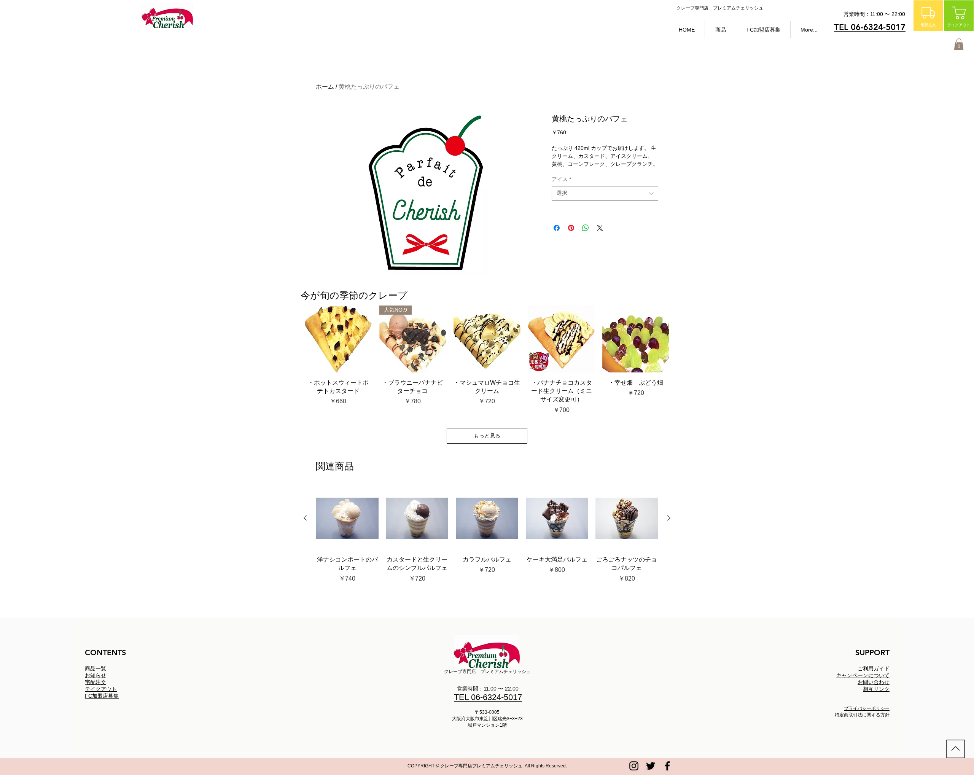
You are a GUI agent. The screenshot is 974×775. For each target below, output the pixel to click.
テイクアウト (101, 689)
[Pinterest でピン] (571, 227)
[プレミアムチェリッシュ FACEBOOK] (667, 766)
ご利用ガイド (874, 668)
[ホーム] (955, 749)
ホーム (325, 86)
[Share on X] (600, 227)
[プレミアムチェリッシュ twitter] (651, 766)
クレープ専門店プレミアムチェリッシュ (481, 766)
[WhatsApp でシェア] (585, 227)
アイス (561, 179)
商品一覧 (95, 668)
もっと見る (487, 436)
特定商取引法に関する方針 (862, 715)
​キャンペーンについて (863, 675)
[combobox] (605, 193)
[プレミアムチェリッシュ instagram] (634, 766)
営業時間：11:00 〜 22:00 (488, 689)
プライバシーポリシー (867, 708)
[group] (487, 539)
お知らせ (95, 675)
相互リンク (876, 689)
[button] (720, 29)
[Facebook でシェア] (556, 227)
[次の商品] (668, 517)
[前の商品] (305, 517)
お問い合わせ (874, 682)
